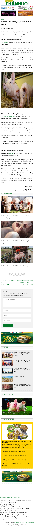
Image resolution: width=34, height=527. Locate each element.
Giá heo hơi (4, 42)
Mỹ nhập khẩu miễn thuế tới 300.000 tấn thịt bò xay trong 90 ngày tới (25, 282)
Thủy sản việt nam (19, 522)
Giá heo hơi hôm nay (7, 116)
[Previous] (2, 406)
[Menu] (2, 3)
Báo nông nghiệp (29, 522)
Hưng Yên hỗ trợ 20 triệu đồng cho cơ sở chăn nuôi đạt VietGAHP (8, 282)
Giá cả (2, 19)
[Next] (32, 406)
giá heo (11, 153)
